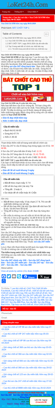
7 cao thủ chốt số (18, 288)
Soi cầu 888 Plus (17, 302)
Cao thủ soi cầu (21, 17)
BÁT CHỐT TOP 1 (20, 28)
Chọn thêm (32, 12)
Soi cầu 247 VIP (37, 297)
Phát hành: (6, 28)
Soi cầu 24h (27, 300)
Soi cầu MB (31, 302)
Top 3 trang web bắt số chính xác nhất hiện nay (26, 46)
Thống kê (18, 12)
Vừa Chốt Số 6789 (42, 304)
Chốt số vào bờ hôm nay (12, 293)
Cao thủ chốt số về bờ (21, 291)
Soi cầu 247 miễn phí (32, 295)
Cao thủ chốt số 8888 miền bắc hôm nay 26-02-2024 (27, 388)
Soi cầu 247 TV (22, 297)
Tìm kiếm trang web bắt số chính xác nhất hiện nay (29, 49)
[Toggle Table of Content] (45, 34)
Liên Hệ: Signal (41, 401)
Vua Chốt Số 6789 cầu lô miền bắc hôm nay (25, 41)
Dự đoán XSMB (31, 271)
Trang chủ (6, 12)
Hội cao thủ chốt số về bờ (35, 293)
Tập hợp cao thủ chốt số (22, 304)
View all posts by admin (12, 271)
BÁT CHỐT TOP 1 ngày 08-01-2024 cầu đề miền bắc (28, 44)
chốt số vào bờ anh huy (42, 291)
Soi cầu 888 (39, 300)
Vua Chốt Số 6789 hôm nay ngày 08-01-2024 (18, 23)
